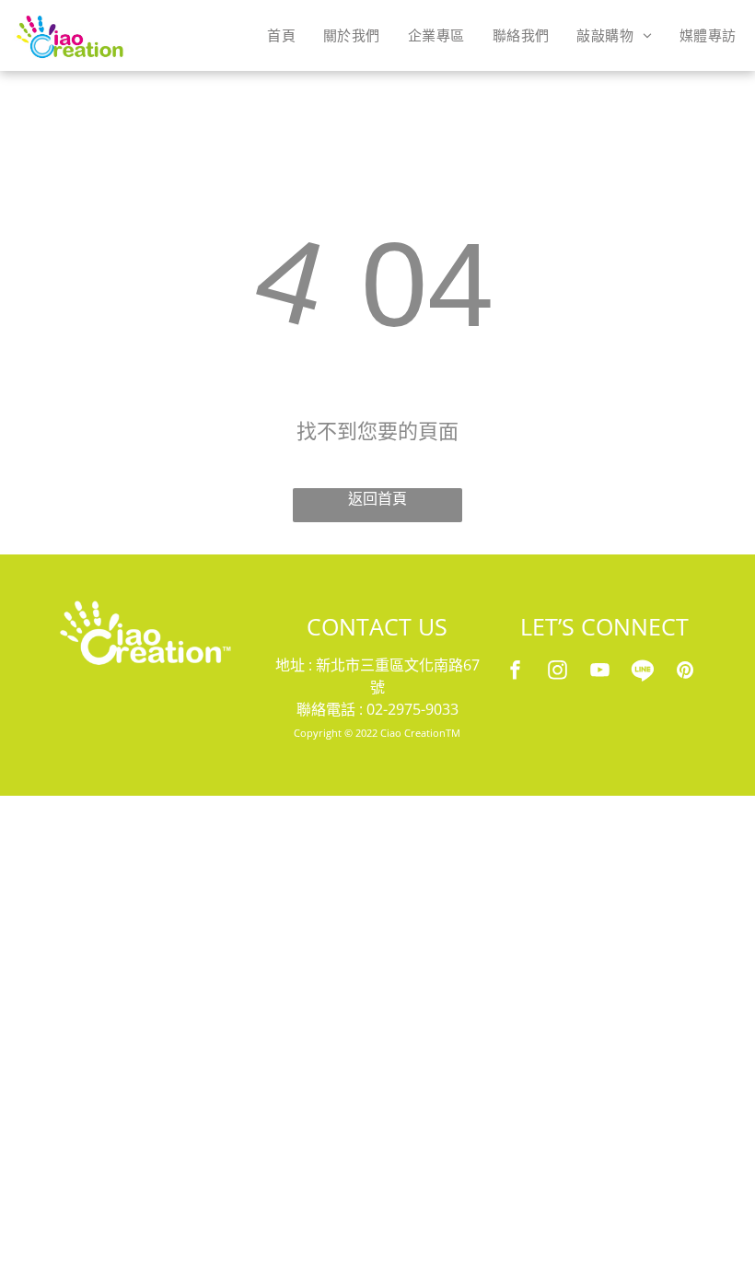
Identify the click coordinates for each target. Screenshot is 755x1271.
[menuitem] (281, 35)
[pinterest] (685, 673)
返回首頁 (377, 499)
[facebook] (515, 673)
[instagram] (558, 673)
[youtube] (600, 673)
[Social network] (642, 673)
